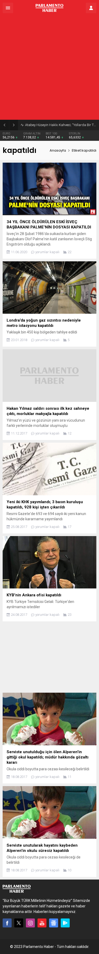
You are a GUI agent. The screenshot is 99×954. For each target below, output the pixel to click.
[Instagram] (30, 922)
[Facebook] (7, 922)
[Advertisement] (49, 67)
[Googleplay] (65, 922)
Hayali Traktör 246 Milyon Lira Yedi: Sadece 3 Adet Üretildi (60, 125)
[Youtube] (41, 922)
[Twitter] (18, 922)
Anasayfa (58, 150)
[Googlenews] (53, 922)
